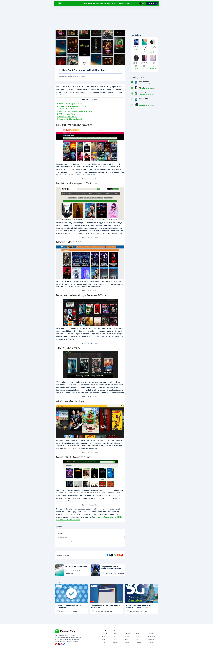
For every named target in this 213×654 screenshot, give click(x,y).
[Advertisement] (50, 18)
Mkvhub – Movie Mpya (66, 109)
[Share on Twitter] (111, 555)
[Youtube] (56, 644)
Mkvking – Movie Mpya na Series (69, 104)
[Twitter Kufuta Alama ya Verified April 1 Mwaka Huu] (72, 593)
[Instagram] (61, 644)
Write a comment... (63, 537)
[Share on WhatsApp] (115, 555)
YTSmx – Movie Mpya (66, 114)
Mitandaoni (59, 526)
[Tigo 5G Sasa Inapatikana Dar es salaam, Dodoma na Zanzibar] (141, 593)
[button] (56, 3)
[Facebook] (64, 644)
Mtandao (59, 585)
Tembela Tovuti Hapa (90, 179)
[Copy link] (121, 555)
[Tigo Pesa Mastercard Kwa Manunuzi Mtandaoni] (106, 593)
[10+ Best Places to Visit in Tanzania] (59, 570)
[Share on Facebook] (108, 555)
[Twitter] (58, 644)
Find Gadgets (151, 3)
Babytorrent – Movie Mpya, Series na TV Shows (75, 111)
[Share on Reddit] (118, 555)
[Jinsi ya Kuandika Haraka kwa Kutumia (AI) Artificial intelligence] (95, 570)
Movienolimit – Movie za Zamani (69, 119)
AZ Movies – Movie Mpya (67, 117)
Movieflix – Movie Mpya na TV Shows (71, 106)
